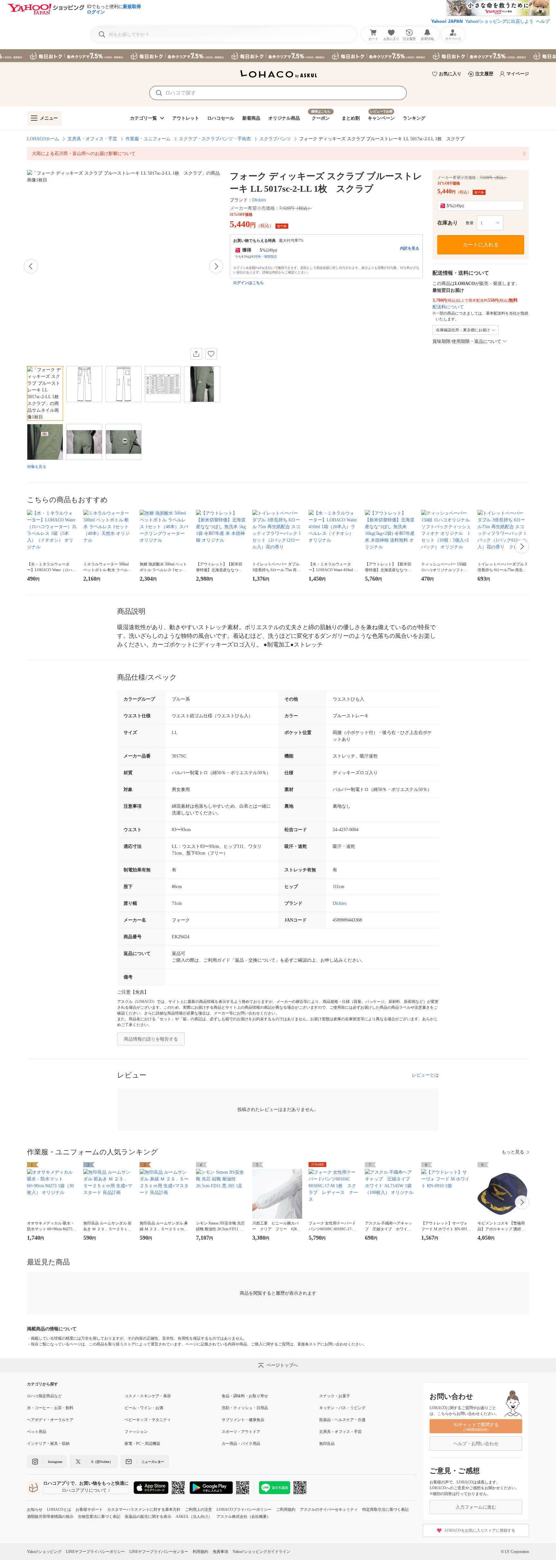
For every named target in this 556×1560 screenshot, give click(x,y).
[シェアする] (196, 354)
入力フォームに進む (476, 1507)
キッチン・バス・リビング (342, 1408)
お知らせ (34, 1509)
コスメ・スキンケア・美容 (148, 1396)
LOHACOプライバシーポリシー (244, 1509)
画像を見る (36, 466)
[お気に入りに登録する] (211, 354)
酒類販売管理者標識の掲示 (50, 1516)
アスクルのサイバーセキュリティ (329, 1509)
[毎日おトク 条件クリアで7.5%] (278, 55)
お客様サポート (89, 1509)
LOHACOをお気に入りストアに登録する (480, 1530)
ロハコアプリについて (84, 1490)
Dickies (259, 199)
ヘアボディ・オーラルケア (50, 1420)
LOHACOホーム (43, 138)
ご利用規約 (285, 1509)
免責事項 (220, 1552)
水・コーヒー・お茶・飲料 (50, 1408)
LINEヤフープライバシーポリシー (95, 1552)
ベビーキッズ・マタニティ (148, 1420)
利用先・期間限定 (264, 256)
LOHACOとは (59, 1509)
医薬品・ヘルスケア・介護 (342, 1420)
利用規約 (200, 1552)
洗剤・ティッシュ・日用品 (245, 1408)
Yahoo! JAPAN (447, 21)
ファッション (136, 1432)
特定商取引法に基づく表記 (385, 1509)
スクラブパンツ (275, 138)
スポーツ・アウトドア (241, 1432)
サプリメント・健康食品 (243, 1420)
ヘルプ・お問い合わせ (475, 1443)
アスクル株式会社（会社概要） (244, 1516)
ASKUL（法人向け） (194, 1516)
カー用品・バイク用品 (241, 1443)
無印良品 (327, 1443)
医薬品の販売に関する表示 (148, 1516)
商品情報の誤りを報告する (151, 1039)
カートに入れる (481, 244)
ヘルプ (543, 21)
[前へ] (31, 266)
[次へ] (216, 266)
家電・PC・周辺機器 (142, 1443)
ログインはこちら (248, 282)
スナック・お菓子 (334, 1396)
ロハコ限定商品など (44, 1396)
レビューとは (425, 1075)
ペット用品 (36, 1432)
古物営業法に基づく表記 (99, 1516)
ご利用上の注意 (198, 1509)
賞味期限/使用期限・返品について (466, 341)
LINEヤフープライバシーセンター (158, 1552)
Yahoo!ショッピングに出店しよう (499, 21)
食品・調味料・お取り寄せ (245, 1396)
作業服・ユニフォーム (148, 138)
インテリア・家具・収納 (48, 1443)
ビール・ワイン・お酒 (144, 1408)
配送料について (448, 307)
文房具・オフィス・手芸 (92, 138)
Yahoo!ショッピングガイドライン (261, 1552)
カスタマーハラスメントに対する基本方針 (144, 1509)
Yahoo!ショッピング (44, 1552)
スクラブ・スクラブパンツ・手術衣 (215, 138)
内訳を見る (409, 248)
